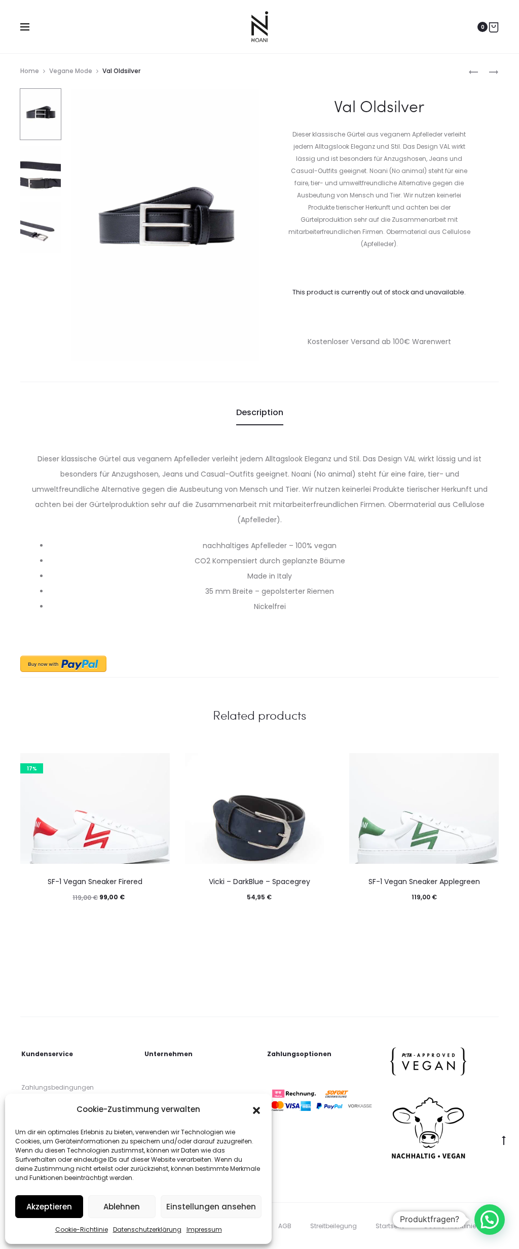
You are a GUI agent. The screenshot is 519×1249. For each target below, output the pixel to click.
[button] (256, 1109)
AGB (284, 1226)
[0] (494, 27)
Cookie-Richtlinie (81, 1229)
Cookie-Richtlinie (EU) (456, 1226)
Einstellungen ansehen (211, 1206)
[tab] (260, 412)
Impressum (204, 1229)
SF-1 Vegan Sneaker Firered (95, 881)
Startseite (390, 1226)
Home (29, 70)
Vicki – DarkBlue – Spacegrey (259, 881)
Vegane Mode (70, 70)
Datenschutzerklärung (147, 1229)
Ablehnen (121, 1206)
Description (259, 412)
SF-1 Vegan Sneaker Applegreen (424, 881)
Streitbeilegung (333, 1226)
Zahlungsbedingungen (57, 1087)
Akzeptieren (49, 1206)
